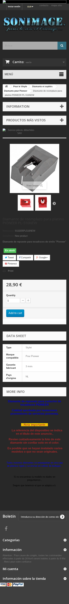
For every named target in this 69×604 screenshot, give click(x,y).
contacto (43, 5)
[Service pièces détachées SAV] (19, 131)
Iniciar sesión (14, 6)
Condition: (8, 236)
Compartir (25, 257)
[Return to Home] (6, 86)
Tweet (10, 257)
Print (10, 271)
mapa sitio (56, 5)
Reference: (8, 230)
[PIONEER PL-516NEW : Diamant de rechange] (25, 202)
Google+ (43, 257)
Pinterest (12, 263)
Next (54, 203)
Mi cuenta (10, 569)
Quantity (10, 295)
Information (18, 106)
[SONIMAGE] (34, 23)
